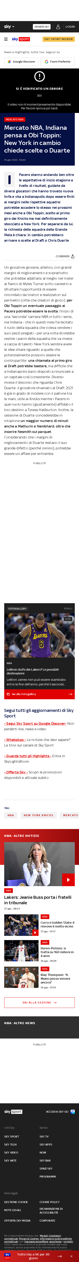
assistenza (55, 1241)
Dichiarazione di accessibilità (51, 1210)
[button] (33, 1256)
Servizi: (44, 1127)
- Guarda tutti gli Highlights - (27, 756)
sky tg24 (10, 1144)
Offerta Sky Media (17, 1220)
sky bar (45, 1160)
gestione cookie (16, 1202)
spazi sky (46, 1168)
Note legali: (11, 1193)
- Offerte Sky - (16, 772)
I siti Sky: (9, 1127)
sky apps (46, 1144)
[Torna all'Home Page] (21, 39)
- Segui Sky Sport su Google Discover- (35, 723)
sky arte (10, 1160)
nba (11, 815)
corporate (47, 1220)
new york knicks (39, 815)
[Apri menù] (6, 39)
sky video (11, 1152)
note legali (12, 1210)
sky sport (11, 1136)
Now (43, 1152)
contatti (68, 1241)
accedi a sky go (57, 1111)
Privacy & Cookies (29, 1238)
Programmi (48, 1176)
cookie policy (50, 1202)
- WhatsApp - (15, 740)
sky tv (44, 1136)
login (70, 26)
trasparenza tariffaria (36, 1241)
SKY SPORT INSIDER (58, 39)
